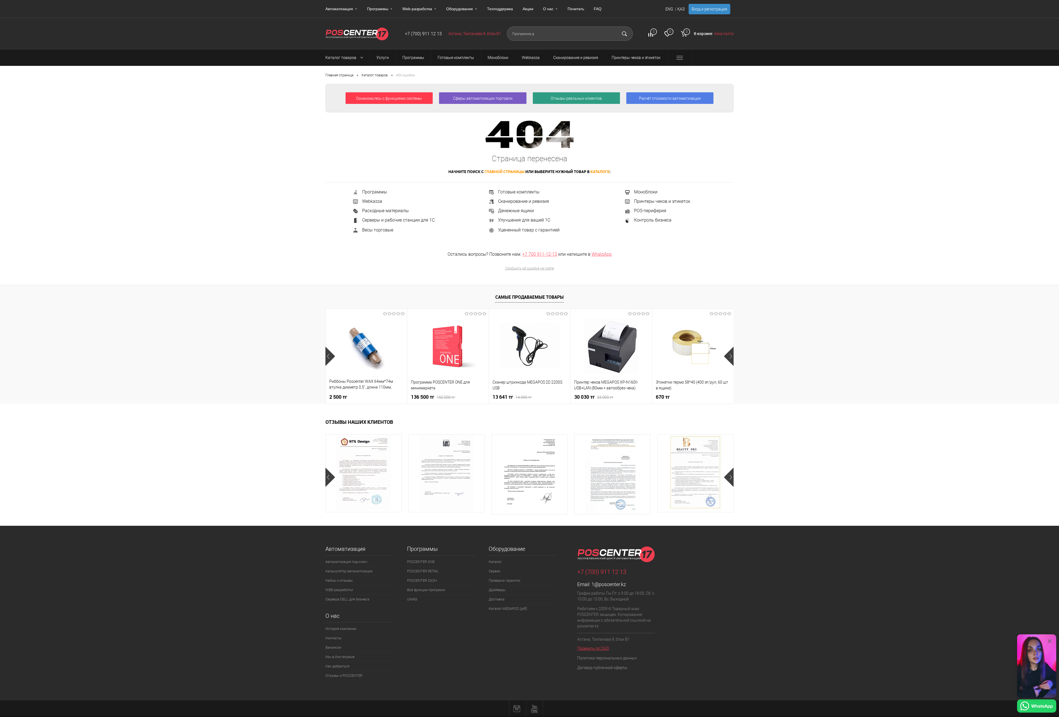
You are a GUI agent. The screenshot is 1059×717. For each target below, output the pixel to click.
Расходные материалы (385, 210)
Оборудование (461, 9)
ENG (669, 9)
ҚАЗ (680, 9)
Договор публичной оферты (602, 667)
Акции (528, 9)
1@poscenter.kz (609, 584)
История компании (340, 629)
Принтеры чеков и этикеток (662, 201)
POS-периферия (650, 210)
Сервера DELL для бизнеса (347, 599)
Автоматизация (341, 9)
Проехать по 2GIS (593, 648)
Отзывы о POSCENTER (343, 675)
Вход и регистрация (709, 9)
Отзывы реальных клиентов (576, 98)
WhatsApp (602, 254)
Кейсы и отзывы (339, 580)
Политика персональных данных (607, 658)
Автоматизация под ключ (346, 562)
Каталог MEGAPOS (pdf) (508, 609)
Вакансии (333, 647)
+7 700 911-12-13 (539, 254)
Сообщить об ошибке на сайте (529, 268)
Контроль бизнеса (653, 220)
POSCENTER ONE (421, 562)
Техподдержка (500, 9)
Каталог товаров (341, 57)
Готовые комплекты (518, 192)
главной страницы (505, 171)
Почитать (576, 9)
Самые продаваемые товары (529, 297)
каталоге (599, 171)
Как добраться (337, 666)
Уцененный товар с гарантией (529, 230)
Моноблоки (645, 192)
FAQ (597, 9)
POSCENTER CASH (422, 580)
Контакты (333, 638)
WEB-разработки (339, 590)
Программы (380, 9)
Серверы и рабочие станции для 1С (398, 220)
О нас (550, 9)
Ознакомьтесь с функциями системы (389, 98)
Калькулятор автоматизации (349, 571)
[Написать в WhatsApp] (1036, 706)
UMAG (412, 599)
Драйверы (497, 590)
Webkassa (372, 201)
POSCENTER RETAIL (423, 571)
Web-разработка (419, 9)
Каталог (495, 562)
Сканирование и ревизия (523, 201)
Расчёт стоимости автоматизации (670, 98)
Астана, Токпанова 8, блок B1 (474, 33)
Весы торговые (377, 230)
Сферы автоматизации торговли (482, 98)
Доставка (496, 599)
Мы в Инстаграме (340, 657)
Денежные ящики (516, 210)
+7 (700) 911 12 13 (423, 33)
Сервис (495, 571)
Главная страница (339, 75)
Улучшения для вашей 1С (524, 220)
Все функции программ (426, 590)
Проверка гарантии (504, 580)
